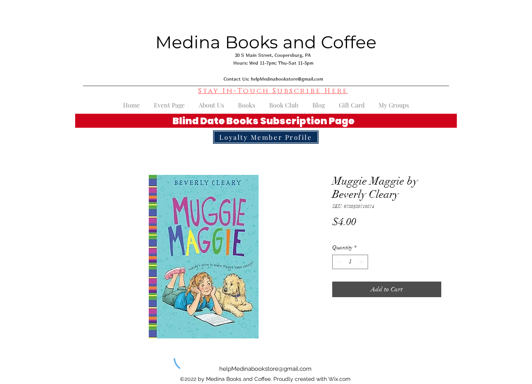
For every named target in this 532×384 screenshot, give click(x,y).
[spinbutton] (350, 262)
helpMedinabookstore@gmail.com (287, 79)
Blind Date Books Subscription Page (263, 121)
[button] (273, 91)
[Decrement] (338, 262)
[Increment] (362, 262)
